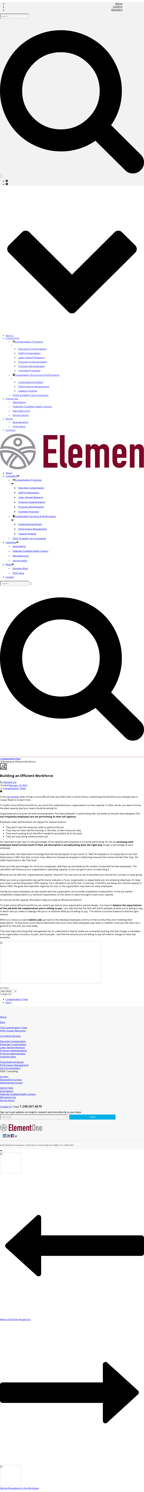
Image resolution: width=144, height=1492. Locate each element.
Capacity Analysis (27, 533)
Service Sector (20, 560)
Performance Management (32, 529)
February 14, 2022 (17, 785)
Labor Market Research (30, 497)
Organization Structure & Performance (35, 516)
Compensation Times (14, 788)
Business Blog (20, 568)
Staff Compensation (28, 492)
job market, (13, 796)
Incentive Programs (28, 511)
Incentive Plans (8, 1056)
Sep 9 (8, 1002)
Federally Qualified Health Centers (30, 551)
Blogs (9, 418)
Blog (2, 1022)
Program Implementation (31, 502)
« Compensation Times (10, 759)
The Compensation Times (13, 1027)
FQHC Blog (18, 573)
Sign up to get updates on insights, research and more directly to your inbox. (41, 1112)
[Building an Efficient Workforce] (0, 761)
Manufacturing (21, 555)
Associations (19, 546)
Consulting (12, 338)
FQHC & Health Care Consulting (29, 538)
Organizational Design (30, 524)
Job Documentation (10, 1068)
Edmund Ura (9, 782)
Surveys (4, 1076)
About (10, 335)
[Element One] (72, 451)
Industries (12, 398)
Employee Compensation (13, 1044)
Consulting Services (10, 1036)
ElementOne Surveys (11, 1079)
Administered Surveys (11, 1082)
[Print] (1, 791)
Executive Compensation (31, 487)
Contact (11, 430)
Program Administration (31, 506)
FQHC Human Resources (13, 1030)
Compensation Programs (28, 480)
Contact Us (6, 1106)
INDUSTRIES (6, 1088)
